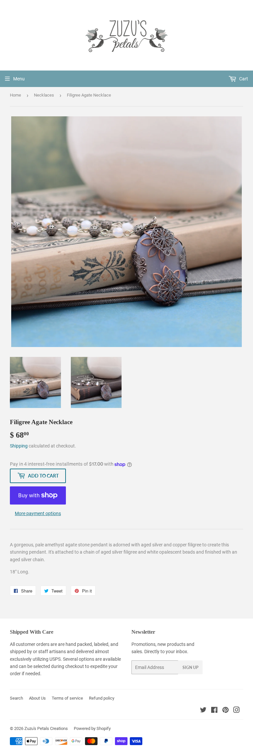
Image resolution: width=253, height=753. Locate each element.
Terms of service (67, 698)
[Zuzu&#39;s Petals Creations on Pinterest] (225, 710)
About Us (37, 698)
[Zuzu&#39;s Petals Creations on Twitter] (203, 710)
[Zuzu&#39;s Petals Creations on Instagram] (236, 710)
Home (15, 95)
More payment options (38, 513)
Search (16, 698)
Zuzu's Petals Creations (46, 728)
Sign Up (190, 667)
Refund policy (101, 698)
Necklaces (44, 95)
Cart (243, 78)
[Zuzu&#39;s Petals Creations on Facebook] (214, 710)
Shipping (19, 446)
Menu (19, 78)
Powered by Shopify (92, 728)
